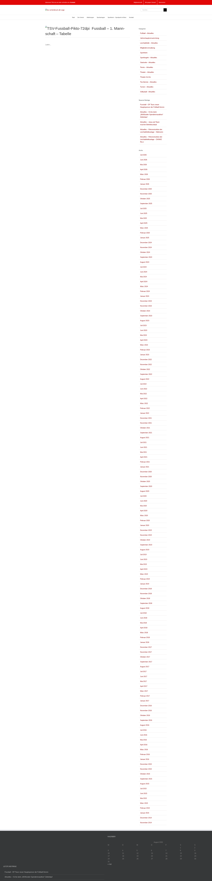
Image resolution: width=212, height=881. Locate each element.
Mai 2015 (143, 798)
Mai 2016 (143, 740)
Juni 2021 (143, 447)
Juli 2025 (143, 208)
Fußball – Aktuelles (147, 33)
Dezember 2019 (146, 530)
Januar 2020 (144, 525)
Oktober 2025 (145, 199)
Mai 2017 (143, 681)
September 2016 (146, 720)
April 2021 (143, 457)
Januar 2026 (144, 184)
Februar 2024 (145, 291)
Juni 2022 (143, 389)
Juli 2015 (143, 788)
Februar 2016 (145, 754)
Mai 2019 (143, 564)
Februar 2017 (145, 696)
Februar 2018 (145, 637)
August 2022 (144, 379)
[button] (136, 17)
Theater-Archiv (145, 77)
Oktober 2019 (145, 540)
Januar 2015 (144, 813)
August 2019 (144, 550)
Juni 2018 (143, 618)
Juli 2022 (143, 384)
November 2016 (146, 710)
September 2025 (146, 203)
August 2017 (144, 667)
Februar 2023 (145, 350)
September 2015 (146, 779)
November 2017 (146, 652)
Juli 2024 (143, 267)
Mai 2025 (143, 218)
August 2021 (144, 437)
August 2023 (144, 320)
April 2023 (143, 340)
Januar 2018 (144, 642)
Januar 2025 (144, 238)
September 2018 (146, 603)
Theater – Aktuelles (147, 72)
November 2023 (146, 306)
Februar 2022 (145, 408)
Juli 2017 (143, 671)
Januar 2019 (144, 584)
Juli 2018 (143, 613)
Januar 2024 (144, 296)
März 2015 (144, 803)
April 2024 (143, 281)
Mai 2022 (143, 394)
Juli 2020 (143, 496)
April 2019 (143, 569)
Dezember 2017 (146, 647)
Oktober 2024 (145, 252)
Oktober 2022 (145, 369)
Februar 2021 (145, 462)
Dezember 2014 (146, 818)
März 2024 (144, 286)
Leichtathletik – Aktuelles (149, 43)
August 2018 (144, 608)
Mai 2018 (143, 623)
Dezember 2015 (146, 764)
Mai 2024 (143, 277)
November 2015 (146, 769)
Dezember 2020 (146, 472)
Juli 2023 (143, 325)
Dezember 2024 (146, 242)
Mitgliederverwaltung (147, 48)
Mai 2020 (143, 506)
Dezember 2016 (146, 706)
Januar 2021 (144, 467)
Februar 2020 (145, 520)
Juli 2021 (143, 442)
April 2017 (143, 686)
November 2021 (146, 423)
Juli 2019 (143, 554)
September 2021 (146, 433)
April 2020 (143, 511)
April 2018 (143, 628)
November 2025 (146, 194)
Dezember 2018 (146, 589)
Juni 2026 (143, 160)
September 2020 (146, 486)
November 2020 (146, 476)
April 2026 (143, 169)
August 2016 (144, 725)
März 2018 (144, 632)
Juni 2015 (143, 793)
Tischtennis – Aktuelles (148, 82)
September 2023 (146, 316)
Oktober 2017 (145, 657)
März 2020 (144, 515)
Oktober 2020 (145, 481)
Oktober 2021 (145, 428)
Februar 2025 (145, 233)
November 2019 (146, 535)
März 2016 (144, 749)
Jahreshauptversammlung (149, 38)
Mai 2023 (143, 335)
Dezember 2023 (146, 301)
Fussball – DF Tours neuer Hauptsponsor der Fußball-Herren (26, 872)
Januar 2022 (144, 413)
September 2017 (146, 662)
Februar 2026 (145, 179)
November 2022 (146, 364)
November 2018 (146, 593)
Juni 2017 (143, 676)
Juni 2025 (143, 213)
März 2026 (144, 174)
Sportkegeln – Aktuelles (148, 57)
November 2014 (146, 823)
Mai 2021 (143, 452)
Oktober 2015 (145, 774)
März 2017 (144, 691)
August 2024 (144, 262)
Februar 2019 (145, 579)
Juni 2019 (143, 559)
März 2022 (144, 403)
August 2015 (144, 784)
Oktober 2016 (145, 715)
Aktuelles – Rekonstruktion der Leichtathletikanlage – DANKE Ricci (151, 139)
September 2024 (146, 257)
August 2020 (144, 491)
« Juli (109, 864)
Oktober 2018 (145, 598)
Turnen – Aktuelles (146, 87)
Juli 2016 (143, 730)
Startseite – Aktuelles (147, 62)
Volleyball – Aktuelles (147, 92)
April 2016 (143, 745)
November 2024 (146, 247)
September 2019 (146, 545)
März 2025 (144, 228)
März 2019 (144, 574)
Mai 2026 (143, 164)
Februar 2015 (145, 808)
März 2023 (144, 345)
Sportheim (144, 53)
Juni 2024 (143, 272)
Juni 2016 (143, 735)
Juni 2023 (143, 330)
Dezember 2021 (146, 418)
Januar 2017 (144, 701)
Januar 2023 (144, 355)
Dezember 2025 (146, 189)
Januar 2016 (144, 759)
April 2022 (143, 398)
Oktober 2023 (145, 311)
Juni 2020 (143, 501)
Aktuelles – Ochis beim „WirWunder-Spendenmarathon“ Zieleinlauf (151, 114)
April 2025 (143, 223)
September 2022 (146, 374)
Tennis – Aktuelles (146, 67)
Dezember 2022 (146, 359)
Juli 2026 (143, 155)
